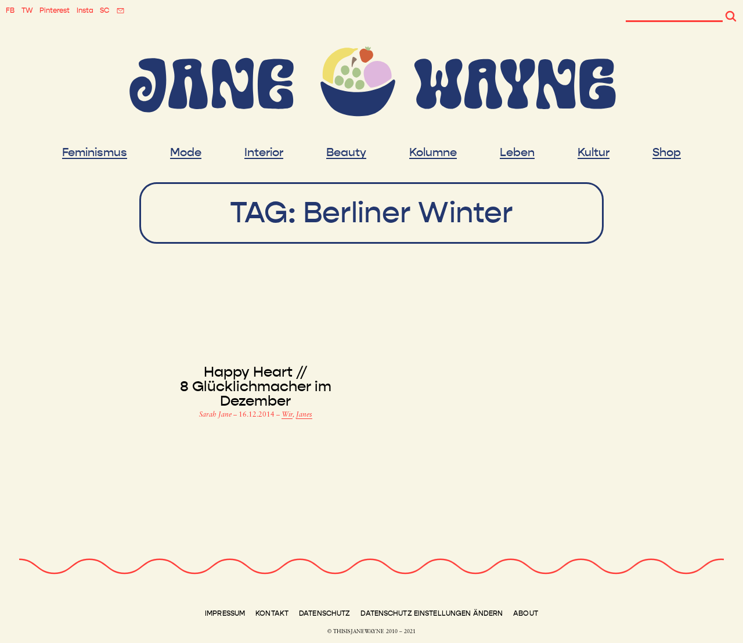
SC (104, 10)
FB (10, 10)
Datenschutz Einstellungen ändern (431, 613)
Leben (517, 152)
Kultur (593, 152)
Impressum (225, 613)
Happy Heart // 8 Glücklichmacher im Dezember (255, 387)
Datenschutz (324, 613)
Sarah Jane (216, 414)
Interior (263, 152)
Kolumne (433, 152)
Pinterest (54, 10)
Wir (287, 414)
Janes (304, 414)
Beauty (346, 152)
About (525, 613)
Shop (666, 152)
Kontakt (271, 613)
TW (27, 10)
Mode (185, 152)
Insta (85, 10)
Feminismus (94, 152)
